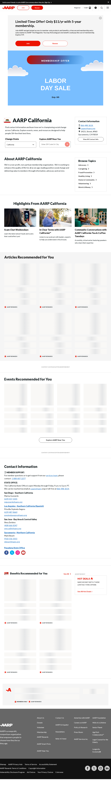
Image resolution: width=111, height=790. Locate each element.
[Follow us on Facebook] (6, 552)
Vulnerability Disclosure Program (12, 772)
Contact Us (60, 718)
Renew (55, 43)
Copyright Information (37, 768)
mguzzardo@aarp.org (13, 502)
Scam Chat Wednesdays (16, 229)
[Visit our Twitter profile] (12, 552)
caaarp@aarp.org (88, 128)
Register (77, 8)
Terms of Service (31, 764)
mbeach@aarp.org (12, 542)
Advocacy (82, 165)
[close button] (100, 18)
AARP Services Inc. (81, 739)
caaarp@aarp (36, 489)
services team (52, 475)
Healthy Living (84, 176)
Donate (39, 723)
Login (86, 7)
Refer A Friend (61, 739)
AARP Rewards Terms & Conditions (13, 768)
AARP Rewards (42, 737)
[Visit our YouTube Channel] (23, 552)
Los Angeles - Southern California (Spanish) (24, 506)
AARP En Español (62, 725)
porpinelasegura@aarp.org (15, 515)
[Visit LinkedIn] (107, 768)
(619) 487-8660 (10, 512)
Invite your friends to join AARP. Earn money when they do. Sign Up (26, 2)
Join (28, 43)
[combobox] (55, 144)
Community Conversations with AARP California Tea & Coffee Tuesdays (91, 233)
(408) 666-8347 (10, 525)
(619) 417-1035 (10, 499)
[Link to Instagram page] (18, 552)
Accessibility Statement (48, 764)
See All (66, 574)
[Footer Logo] (12, 725)
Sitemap (3, 764)
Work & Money (84, 187)
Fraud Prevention (85, 172)
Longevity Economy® (96, 750)
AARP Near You (43, 751)
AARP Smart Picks (44, 744)
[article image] (20, 226)
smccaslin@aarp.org (12, 528)
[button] (101, 8)
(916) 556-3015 (10, 538)
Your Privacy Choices (45, 772)
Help (96, 8)
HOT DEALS (84, 578)
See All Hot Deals (84, 591)
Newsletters (60, 732)
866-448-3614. (87, 125)
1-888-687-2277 (19, 478)
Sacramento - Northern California (19, 532)
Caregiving (82, 169)
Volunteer (40, 727)
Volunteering (83, 183)
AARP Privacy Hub (15, 764)
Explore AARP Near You (50, 139)
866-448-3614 (63, 489)
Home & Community (86, 180)
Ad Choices (31, 772)
